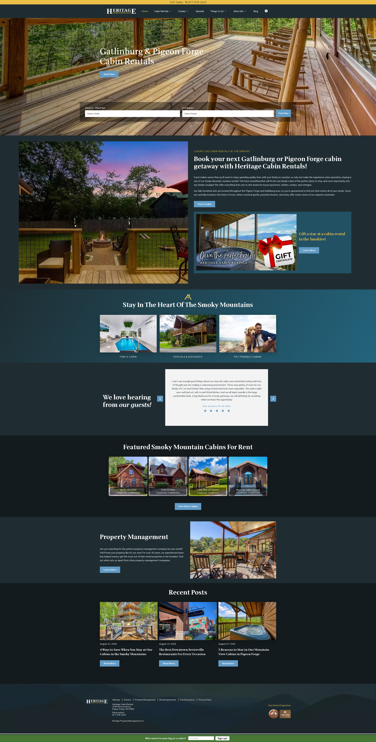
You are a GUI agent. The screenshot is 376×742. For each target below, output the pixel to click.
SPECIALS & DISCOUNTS (187, 356)
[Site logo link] (121, 11)
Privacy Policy (205, 700)
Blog (255, 11)
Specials (200, 11)
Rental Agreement (167, 700)
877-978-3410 (119, 715)
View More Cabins (188, 506)
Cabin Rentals (161, 11)
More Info (239, 11)
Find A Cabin (204, 204)
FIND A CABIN (128, 356)
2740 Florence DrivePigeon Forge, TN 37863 (123, 707)
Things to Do (217, 11)
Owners (127, 700)
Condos (182, 11)
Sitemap (116, 700)
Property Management (145, 700)
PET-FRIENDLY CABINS (247, 356)
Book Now (109, 74)
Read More (110, 663)
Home (145, 11)
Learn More (309, 250)
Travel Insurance (187, 700)
